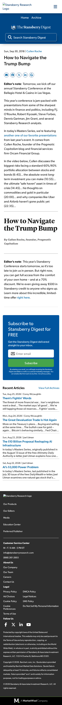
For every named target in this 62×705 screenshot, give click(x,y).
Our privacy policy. (44, 374)
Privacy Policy (10, 591)
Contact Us (8, 581)
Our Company (10, 567)
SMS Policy (28, 601)
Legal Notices (29, 596)
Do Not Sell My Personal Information (41, 605)
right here (23, 297)
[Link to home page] (19, 7)
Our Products (10, 504)
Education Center (12, 524)
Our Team (8, 572)
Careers (7, 576)
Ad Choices (9, 596)
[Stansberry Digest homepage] (31, 27)
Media (6, 517)
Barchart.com (26, 662)
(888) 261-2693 (11, 557)
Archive (36, 17)
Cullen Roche (34, 51)
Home (25, 17)
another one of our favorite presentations (30, 135)
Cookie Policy (10, 601)
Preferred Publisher (13, 531)
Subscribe (31, 363)
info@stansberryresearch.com (18, 552)
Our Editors (9, 510)
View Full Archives (49, 388)
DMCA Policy (29, 591)
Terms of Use (9, 613)
